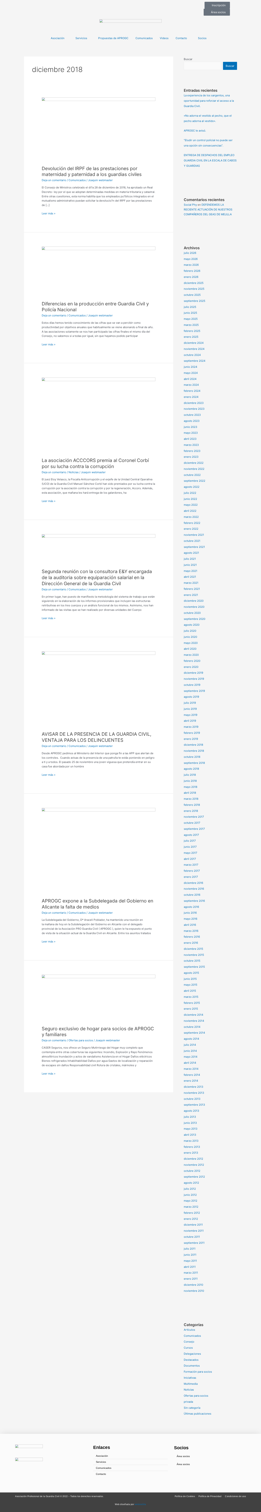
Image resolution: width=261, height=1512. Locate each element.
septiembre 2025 (194, 301)
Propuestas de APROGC (113, 38)
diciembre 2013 (193, 1086)
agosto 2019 (191, 696)
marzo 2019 (191, 726)
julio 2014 (190, 1044)
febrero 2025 (192, 331)
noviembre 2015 (194, 955)
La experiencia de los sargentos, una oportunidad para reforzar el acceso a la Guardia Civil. (209, 101)
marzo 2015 (191, 996)
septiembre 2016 (194, 900)
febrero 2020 (192, 660)
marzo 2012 (191, 1206)
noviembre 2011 (194, 1230)
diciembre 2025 (193, 283)
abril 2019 (190, 720)
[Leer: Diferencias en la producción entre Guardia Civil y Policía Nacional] (98, 271)
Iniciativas (190, 1377)
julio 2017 (190, 840)
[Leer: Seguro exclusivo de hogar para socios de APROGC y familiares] (98, 998)
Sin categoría (192, 1407)
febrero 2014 (192, 1074)
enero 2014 (191, 1080)
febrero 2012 (192, 1212)
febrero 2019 (192, 732)
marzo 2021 (191, 582)
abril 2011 (190, 1266)
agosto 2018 (191, 768)
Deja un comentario (54, 180)
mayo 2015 (190, 984)
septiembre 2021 (194, 547)
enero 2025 (191, 336)
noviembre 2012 (194, 1164)
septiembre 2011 (194, 1242)
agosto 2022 (191, 486)
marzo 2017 (191, 864)
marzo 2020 (191, 654)
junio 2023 (190, 427)
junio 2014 (190, 1050)
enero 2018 (191, 811)
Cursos (188, 1347)
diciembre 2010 (193, 1284)
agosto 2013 (191, 1110)
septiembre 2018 (194, 763)
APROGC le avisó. (195, 130)
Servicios (81, 38)
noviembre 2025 (194, 288)
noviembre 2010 (194, 1290)
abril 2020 (190, 648)
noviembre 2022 (194, 469)
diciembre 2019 (193, 672)
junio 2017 (190, 846)
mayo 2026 (191, 259)
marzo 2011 (191, 1272)
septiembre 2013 (194, 1104)
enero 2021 (191, 595)
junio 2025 (190, 312)
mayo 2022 (191, 504)
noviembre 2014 (194, 1020)
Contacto (181, 38)
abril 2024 (190, 379)
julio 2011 (189, 1248)
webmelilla (140, 1504)
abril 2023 (190, 438)
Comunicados (144, 38)
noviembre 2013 (194, 1092)
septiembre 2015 (194, 966)
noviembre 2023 (194, 408)
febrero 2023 (192, 451)
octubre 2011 (192, 1236)
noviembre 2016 (194, 888)
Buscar (188, 59)
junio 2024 (190, 366)
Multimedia (191, 1383)
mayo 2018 (190, 787)
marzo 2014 (191, 1068)
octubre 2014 (192, 1027)
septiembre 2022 (194, 480)
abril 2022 (190, 510)
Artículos (189, 1329)
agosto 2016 (191, 907)
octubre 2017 (192, 822)
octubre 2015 (192, 960)
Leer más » (48, 213)
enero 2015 (191, 1008)
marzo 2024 (191, 384)
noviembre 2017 (194, 816)
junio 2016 (190, 912)
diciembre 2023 (194, 403)
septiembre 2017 (194, 828)
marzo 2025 (191, 325)
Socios (202, 38)
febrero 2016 (192, 936)
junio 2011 (190, 1254)
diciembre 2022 (193, 462)
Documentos (192, 1365)
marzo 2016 (191, 931)
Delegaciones (192, 1353)
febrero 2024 (192, 390)
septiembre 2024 (194, 360)
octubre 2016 (192, 894)
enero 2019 (191, 739)
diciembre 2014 (193, 1014)
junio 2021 (190, 565)
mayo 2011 (190, 1260)
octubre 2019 (192, 684)
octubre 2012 (192, 1170)
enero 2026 (191, 277)
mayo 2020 (191, 643)
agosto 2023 (192, 421)
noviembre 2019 (194, 678)
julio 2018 (190, 774)
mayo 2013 (190, 1128)
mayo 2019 (190, 715)
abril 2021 (190, 576)
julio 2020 (190, 630)
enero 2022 (191, 528)
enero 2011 (191, 1278)
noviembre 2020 (194, 606)
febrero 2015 (192, 1003)
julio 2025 (190, 307)
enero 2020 (191, 667)
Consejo (189, 1341)
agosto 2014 (191, 1038)
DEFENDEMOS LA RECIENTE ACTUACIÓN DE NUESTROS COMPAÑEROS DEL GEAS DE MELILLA (208, 209)
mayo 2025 (191, 318)
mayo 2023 (191, 432)
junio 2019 (190, 708)
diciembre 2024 (194, 342)
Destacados (191, 1359)
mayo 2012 (190, 1200)
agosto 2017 (191, 835)
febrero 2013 (192, 1146)
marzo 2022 (191, 517)
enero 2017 (191, 876)
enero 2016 (191, 942)
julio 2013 (190, 1116)
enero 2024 (191, 397)
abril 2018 (190, 792)
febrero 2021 (192, 589)
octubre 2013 (192, 1098)
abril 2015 (190, 990)
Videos (164, 38)
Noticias (74, 472)
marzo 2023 (191, 445)
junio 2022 (190, 499)
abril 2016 (190, 924)
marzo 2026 (191, 264)
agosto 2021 (191, 552)
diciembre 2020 (193, 600)
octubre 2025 (192, 294)
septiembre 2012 (194, 1176)
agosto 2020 (191, 624)
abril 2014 (190, 1062)
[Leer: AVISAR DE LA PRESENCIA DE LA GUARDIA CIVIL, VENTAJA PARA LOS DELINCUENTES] (98, 689)
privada (188, 1401)
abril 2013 (190, 1134)
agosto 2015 (191, 972)
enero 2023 (191, 456)
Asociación (57, 38)
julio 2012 (190, 1188)
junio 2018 (190, 780)
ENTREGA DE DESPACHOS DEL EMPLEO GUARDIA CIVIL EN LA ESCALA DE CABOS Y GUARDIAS (210, 160)
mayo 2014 (190, 1056)
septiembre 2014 (194, 1032)
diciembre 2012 (193, 1158)
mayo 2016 (190, 918)
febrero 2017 (192, 870)
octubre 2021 (192, 541)
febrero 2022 (192, 523)
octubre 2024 (192, 355)
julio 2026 (190, 253)
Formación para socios (198, 1371)
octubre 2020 (192, 613)
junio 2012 (190, 1194)
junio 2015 (190, 979)
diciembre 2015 (193, 948)
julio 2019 (190, 702)
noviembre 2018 (194, 750)
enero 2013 (191, 1152)
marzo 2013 (191, 1140)
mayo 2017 (190, 852)
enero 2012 (191, 1218)
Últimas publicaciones (197, 1413)
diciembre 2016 (193, 883)
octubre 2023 (192, 414)
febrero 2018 (192, 804)
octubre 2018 (192, 756)
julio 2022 (190, 493)
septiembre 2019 (194, 691)
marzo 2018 (191, 798)
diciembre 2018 (193, 744)
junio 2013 (190, 1122)
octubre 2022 (192, 475)
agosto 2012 (191, 1182)
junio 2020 (190, 637)
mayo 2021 (190, 571)
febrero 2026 (192, 271)
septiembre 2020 (194, 619)
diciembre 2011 (193, 1224)
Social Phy (190, 204)
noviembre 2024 (194, 349)
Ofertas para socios (81, 1040)
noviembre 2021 (194, 534)
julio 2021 (190, 558)
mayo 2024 (191, 373)
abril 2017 (190, 859)
